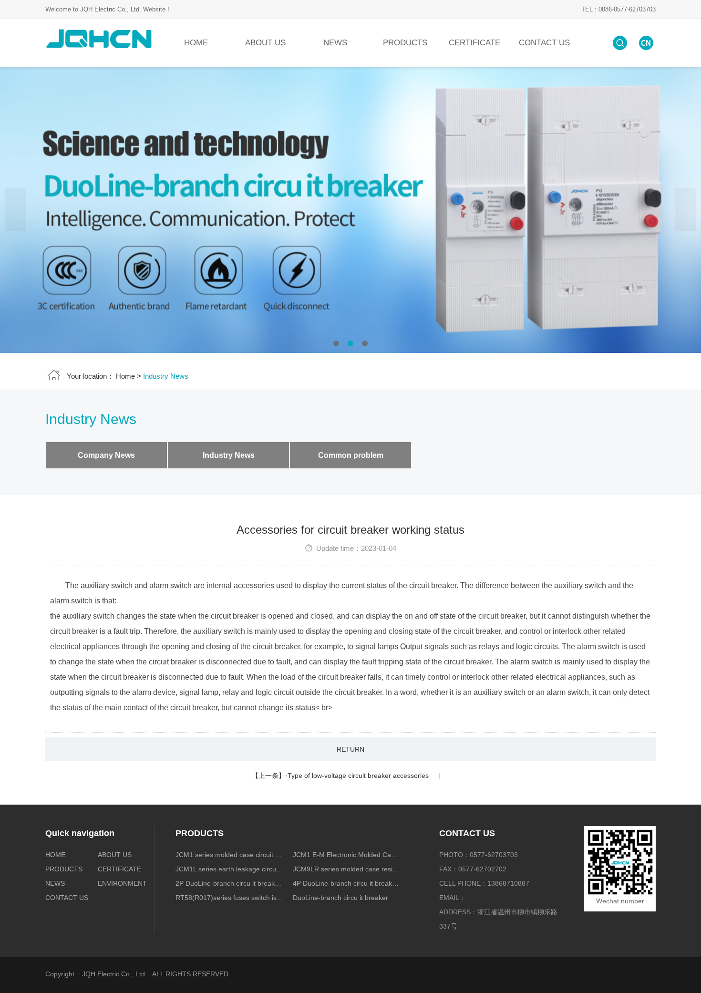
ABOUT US (265, 42)
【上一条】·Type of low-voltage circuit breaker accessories (340, 775)
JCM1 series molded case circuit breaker (229, 855)
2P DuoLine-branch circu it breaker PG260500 (229, 883)
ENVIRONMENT (121, 883)
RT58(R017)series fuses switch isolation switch (229, 897)
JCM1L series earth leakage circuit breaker (229, 869)
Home (125, 376)
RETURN (350, 749)
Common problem (350, 455)
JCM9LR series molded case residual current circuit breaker (347, 869)
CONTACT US (544, 42)
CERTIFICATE (474, 42)
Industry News (229, 455)
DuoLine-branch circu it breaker (340, 897)
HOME (196, 42)
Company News (106, 455)
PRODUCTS (405, 42)
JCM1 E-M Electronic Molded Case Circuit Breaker (347, 855)
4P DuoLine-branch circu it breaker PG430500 (347, 883)
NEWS (335, 42)
